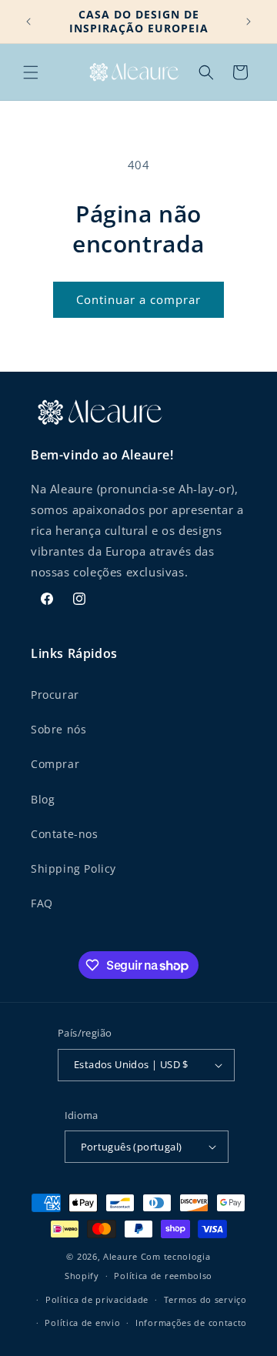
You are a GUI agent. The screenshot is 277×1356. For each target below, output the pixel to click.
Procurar (55, 694)
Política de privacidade (97, 1299)
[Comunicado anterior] (28, 21)
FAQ (42, 903)
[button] (31, 72)
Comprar (55, 763)
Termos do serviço (205, 1299)
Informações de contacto (191, 1322)
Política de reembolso (163, 1275)
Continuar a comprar (138, 299)
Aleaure (120, 1256)
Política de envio (82, 1322)
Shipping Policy (73, 868)
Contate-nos (64, 834)
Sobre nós (58, 729)
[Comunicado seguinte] (248, 21)
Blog (43, 799)
